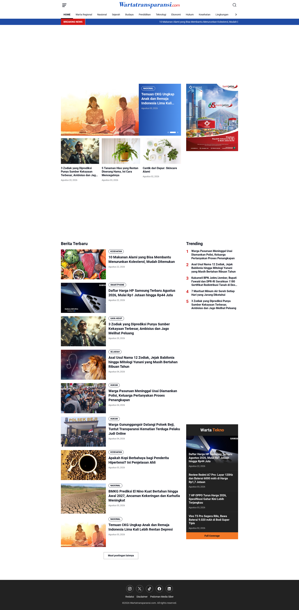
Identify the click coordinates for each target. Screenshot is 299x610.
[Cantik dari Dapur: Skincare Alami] (162, 151)
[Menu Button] (64, 5)
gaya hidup (116, 318)
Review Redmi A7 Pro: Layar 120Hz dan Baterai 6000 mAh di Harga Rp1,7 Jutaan (211, 478)
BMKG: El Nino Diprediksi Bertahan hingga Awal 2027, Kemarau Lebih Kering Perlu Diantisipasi (158, 98)
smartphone (117, 285)
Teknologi (161, 14)
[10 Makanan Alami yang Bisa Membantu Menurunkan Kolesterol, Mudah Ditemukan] (83, 264)
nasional (148, 88)
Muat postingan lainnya (121, 555)
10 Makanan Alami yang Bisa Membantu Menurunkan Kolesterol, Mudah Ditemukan (179, 21)
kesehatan (116, 251)
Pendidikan (145, 14)
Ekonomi (176, 14)
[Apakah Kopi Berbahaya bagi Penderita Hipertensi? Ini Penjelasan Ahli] (83, 465)
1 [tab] (168, 132)
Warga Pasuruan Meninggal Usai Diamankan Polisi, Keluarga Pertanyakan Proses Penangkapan (142, 395)
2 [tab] (170, 132)
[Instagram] (129, 588)
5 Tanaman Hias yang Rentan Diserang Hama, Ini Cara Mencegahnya (120, 171)
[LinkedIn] (169, 588)
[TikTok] (149, 588)
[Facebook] (159, 588)
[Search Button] (234, 5)
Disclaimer (142, 596)
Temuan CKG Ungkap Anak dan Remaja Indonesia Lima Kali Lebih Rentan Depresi (140, 527)
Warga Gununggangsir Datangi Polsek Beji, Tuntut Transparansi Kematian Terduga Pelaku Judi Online (144, 429)
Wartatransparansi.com (143, 603)
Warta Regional (84, 14)
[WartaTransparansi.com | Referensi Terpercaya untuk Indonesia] (149, 5)
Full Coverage (212, 535)
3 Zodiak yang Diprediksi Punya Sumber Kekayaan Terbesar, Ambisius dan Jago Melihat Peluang (79, 171)
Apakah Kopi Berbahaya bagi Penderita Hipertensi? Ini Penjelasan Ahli (138, 460)
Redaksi (129, 596)
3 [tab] (175, 132)
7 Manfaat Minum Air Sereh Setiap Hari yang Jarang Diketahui (213, 293)
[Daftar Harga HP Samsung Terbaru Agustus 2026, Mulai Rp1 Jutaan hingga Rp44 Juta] (83, 298)
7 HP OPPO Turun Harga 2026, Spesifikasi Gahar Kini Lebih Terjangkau (207, 499)
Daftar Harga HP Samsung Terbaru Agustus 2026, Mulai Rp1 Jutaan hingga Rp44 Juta (141, 292)
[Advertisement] (149, 54)
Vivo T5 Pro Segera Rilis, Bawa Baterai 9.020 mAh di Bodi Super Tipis (209, 519)
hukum (114, 385)
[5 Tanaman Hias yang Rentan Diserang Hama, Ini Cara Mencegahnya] (121, 151)
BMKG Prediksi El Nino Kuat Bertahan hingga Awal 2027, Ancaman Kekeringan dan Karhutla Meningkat (144, 495)
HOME (67, 14)
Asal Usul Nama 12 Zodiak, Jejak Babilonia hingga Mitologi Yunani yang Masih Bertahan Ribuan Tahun (143, 362)
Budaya (129, 14)
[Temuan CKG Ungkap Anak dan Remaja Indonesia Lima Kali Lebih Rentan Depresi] (83, 532)
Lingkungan (222, 14)
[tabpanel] (121, 110)
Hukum (190, 14)
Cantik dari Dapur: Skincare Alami (160, 169)
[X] (139, 588)
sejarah (115, 352)
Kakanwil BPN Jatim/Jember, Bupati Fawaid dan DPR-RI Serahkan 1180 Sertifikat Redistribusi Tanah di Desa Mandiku (214, 281)
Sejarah (116, 14)
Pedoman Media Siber (162, 596)
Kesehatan (204, 14)
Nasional (102, 14)
